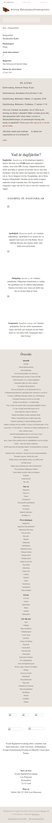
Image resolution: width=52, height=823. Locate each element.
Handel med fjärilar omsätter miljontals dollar (26, 415)
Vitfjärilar (26, 625)
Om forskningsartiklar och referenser (26, 373)
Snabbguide (26, 542)
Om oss (26, 486)
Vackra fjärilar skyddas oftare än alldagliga (26, 472)
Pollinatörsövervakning (26, 686)
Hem (4, 28)
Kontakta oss (26, 515)
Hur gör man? (26, 533)
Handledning (26, 545)
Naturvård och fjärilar (26, 657)
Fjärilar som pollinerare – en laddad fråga (26, 402)
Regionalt (26, 644)
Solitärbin (26, 698)
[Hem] (26, 8)
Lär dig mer (26, 618)
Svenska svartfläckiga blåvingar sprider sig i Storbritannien (26, 396)
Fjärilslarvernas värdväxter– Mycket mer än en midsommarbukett (26, 453)
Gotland (26, 574)
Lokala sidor (26, 571)
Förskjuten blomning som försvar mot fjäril (26, 399)
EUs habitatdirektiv (26, 660)
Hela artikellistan (26, 370)
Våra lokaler (26, 565)
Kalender (26, 475)
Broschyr (26, 536)
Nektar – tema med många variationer (26, 443)
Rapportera (26, 523)
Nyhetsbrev (26, 506)
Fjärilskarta (26, 568)
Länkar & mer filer (26, 561)
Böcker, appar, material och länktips (26, 667)
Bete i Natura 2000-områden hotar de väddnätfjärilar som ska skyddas (26, 440)
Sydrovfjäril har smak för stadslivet (26, 412)
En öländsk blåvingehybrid (26, 386)
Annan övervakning (26, 641)
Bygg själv (26, 683)
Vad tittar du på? (26, 463)
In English (26, 2)
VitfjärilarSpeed (26, 632)
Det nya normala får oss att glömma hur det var (26, 389)
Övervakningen (26, 520)
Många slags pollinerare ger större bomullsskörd (26, 466)
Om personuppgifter (36, 818)
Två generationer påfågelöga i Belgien (26, 469)
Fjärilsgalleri (26, 614)
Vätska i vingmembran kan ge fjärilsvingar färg (26, 418)
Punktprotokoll (26, 558)
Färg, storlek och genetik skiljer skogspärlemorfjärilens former (26, 405)
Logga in (43, 2)
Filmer (26, 496)
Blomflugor (26, 692)
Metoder (26, 539)
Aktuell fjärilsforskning (26, 367)
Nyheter (26, 364)
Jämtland (26, 577)
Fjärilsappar (26, 676)
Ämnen (26, 601)
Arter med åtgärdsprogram (26, 663)
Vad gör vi (26, 493)
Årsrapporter (26, 499)
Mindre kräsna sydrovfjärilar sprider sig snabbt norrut (26, 459)
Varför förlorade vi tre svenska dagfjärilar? (26, 380)
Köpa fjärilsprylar (26, 679)
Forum (26, 594)
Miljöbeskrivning (26, 549)
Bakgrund (26, 490)
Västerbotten (26, 584)
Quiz (26, 622)
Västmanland (26, 587)
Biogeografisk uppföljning (26, 502)
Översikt (26, 598)
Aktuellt (26, 360)
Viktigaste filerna (26, 552)
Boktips (26, 670)
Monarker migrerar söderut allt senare (26, 456)
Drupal (43, 811)
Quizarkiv (26, 638)
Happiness (35, 814)
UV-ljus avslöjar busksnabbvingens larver (26, 408)
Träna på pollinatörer (26, 689)
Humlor (26, 695)
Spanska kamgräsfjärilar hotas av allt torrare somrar (26, 434)
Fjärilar (26, 702)
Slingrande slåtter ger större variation (26, 383)
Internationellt (26, 651)
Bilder (26, 608)
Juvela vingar (26, 635)
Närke (26, 581)
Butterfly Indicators (26, 512)
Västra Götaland (26, 590)
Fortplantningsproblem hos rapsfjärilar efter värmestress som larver (26, 392)
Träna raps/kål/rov (26, 628)
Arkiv (5, 140)
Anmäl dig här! (26, 479)
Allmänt (26, 611)
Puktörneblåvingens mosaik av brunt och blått (26, 377)
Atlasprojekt (26, 654)
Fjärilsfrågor (26, 604)
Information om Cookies (17, 818)
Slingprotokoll (26, 555)
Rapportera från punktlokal (26, 526)
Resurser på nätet (26, 673)
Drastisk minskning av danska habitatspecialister (26, 421)
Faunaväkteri (26, 647)
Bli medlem (8, 2)
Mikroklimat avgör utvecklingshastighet (26, 437)
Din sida (26, 482)
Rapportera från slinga (26, 530)
